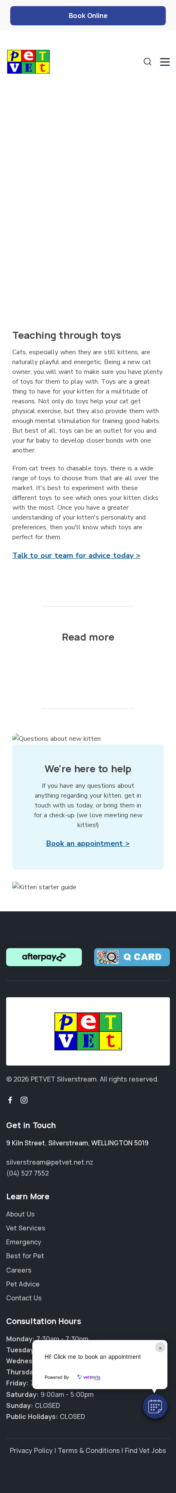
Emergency (23, 1241)
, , (77, 1142)
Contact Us (24, 1297)
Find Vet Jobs (145, 1450)
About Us (20, 1214)
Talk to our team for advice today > (76, 555)
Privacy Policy (31, 1450)
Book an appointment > (88, 843)
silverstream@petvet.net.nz (49, 1162)
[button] (155, 1406)
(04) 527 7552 (27, 1173)
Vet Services (25, 1227)
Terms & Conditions (89, 1450)
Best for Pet (25, 1255)
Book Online (88, 15)
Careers (19, 1270)
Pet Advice (23, 1283)
